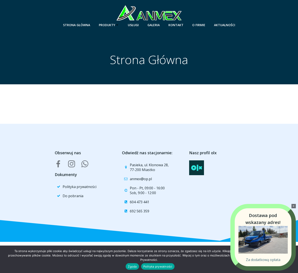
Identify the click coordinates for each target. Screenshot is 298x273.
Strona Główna (76, 25)
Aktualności (224, 25)
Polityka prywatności (157, 266)
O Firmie (198, 25)
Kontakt (175, 25)
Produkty (107, 25)
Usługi (133, 25)
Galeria (153, 25)
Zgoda (132, 266)
